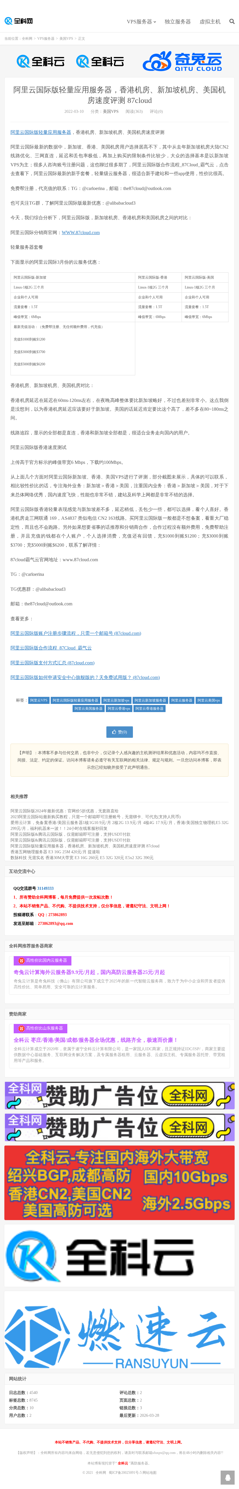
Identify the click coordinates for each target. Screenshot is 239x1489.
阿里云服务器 (181, 700)
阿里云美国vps (209, 700)
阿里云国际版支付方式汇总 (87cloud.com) (52, 662)
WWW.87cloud (76, 232)
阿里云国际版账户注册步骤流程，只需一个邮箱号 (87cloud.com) (75, 633)
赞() (122, 732)
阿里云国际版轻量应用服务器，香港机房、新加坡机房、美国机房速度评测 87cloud (84, 846)
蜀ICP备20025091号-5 (126, 1473)
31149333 (45, 888)
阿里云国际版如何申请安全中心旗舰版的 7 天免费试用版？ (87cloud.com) (85, 677)
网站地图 (150, 1473)
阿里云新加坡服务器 (150, 700)
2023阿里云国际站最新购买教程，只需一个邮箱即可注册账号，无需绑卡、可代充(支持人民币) (95, 817)
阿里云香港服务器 (150, 709)
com (96, 232)
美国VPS (66, 39)
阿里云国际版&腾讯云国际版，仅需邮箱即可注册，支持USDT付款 (70, 834)
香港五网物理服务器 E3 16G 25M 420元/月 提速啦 (55, 852)
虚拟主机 (210, 22)
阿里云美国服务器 (89, 709)
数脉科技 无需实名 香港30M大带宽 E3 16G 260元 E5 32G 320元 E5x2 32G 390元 (82, 858)
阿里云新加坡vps (116, 700)
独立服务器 (178, 22)
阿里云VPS (39, 700)
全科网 (21, 20)
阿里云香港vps (119, 709)
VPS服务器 (139, 22)
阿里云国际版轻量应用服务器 (40, 132)
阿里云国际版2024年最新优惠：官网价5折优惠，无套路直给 (64, 811)
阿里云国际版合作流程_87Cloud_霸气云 (51, 647)
